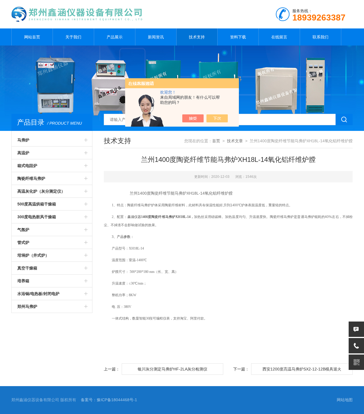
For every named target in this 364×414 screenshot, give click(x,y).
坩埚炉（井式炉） (33, 255)
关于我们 (73, 37)
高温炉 (23, 153)
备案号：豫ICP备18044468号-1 (109, 399)
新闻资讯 (156, 37)
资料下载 (238, 37)
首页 (216, 141)
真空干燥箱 (27, 268)
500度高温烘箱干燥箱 (36, 204)
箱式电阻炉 (27, 165)
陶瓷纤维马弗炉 (31, 178)
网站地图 (345, 399)
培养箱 (23, 281)
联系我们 (320, 37)
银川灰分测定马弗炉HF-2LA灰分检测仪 (172, 369)
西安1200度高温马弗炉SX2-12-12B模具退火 (301, 369)
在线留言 (279, 37)
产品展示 (115, 37)
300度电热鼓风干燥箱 (36, 217)
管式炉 (23, 242)
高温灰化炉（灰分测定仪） (41, 191)
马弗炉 (23, 140)
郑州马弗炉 (27, 306)
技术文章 (235, 141)
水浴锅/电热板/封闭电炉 (38, 293)
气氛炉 (23, 229)
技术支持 (197, 37)
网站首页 (32, 37)
